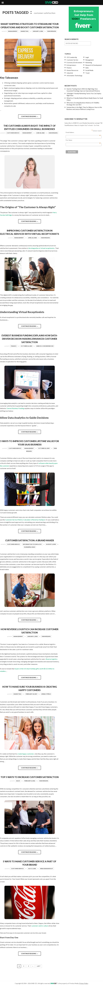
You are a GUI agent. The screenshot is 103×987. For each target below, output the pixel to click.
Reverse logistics (51, 659)
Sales (18, 781)
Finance (13, 346)
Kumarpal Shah (29, 547)
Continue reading (29, 116)
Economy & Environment (74, 62)
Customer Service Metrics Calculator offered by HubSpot (25, 520)
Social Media (89, 70)
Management (13, 31)
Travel (87, 73)
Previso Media (74, 983)
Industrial (70, 73)
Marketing (24, 31)
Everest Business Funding (15, 408)
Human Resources (72, 70)
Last (38, 966)
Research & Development (93, 65)
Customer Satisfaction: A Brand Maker (29, 540)
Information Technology (32, 544)
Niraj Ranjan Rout (46, 868)
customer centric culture (39, 926)
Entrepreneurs (71, 65)
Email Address (83, 132)
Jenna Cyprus (46, 694)
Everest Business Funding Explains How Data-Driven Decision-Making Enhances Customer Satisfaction (30, 339)
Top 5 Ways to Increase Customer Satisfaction (30, 777)
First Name (83, 140)
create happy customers (26, 754)
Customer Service (13, 133)
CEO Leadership (72, 57)
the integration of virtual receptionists (41, 248)
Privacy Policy (83, 983)
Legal (87, 57)
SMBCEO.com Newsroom (44, 346)
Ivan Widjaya (51, 31)
